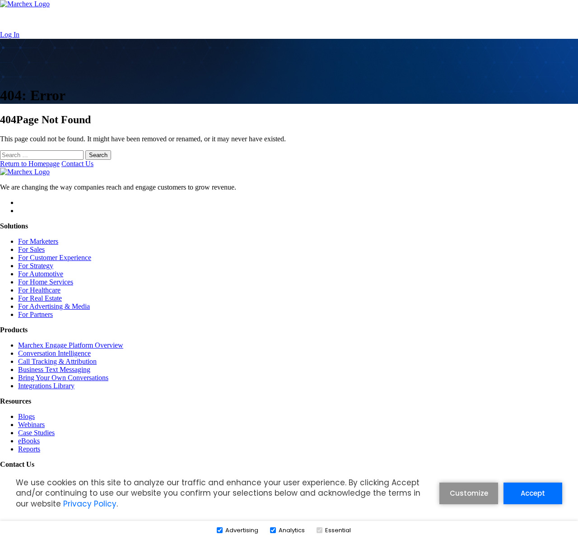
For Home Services (45, 282)
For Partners (35, 314)
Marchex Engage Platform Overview (70, 345)
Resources (280, 19)
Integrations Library (46, 386)
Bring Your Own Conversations (63, 377)
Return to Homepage (30, 163)
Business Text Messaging (54, 369)
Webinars (31, 424)
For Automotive (40, 274)
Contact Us (373, 19)
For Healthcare (39, 290)
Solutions (193, 19)
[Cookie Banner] (289, 507)
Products (236, 19)
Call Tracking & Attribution (57, 361)
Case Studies (36, 433)
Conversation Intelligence (54, 353)
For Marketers (38, 241)
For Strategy (35, 266)
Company (326, 19)
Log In (9, 34)
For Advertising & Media (54, 306)
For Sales (31, 249)
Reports (29, 449)
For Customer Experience (54, 257)
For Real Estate (40, 298)
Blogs (26, 416)
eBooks (29, 441)
